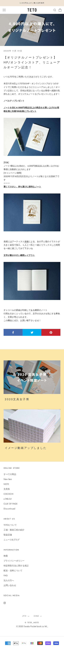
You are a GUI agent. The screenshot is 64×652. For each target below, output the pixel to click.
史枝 (26, 241)
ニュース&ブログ (11, 539)
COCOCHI (8, 493)
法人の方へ (9, 580)
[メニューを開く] (4, 10)
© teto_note (32, 622)
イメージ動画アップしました (26, 448)
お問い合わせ (10, 585)
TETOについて (10, 524)
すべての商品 (10, 474)
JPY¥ (24, 616)
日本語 (36, 616)
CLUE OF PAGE (11, 503)
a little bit (7, 498)
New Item (8, 479)
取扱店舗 (8, 534)
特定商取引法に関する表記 (16, 565)
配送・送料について (13, 570)
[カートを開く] (60, 10)
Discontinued (9, 508)
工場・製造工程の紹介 (14, 529)
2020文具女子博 (17, 399)
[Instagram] (5, 602)
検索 (6, 555)
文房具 (7, 488)
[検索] (54, 10)
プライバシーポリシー (14, 560)
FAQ (5, 575)
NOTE (6, 484)
